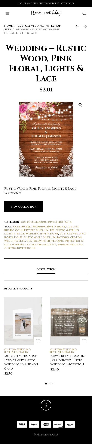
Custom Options (38, 341)
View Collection (24, 206)
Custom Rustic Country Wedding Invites (41, 228)
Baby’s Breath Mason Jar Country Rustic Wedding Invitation (67, 360)
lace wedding (15, 244)
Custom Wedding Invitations (46, 237)
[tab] (46, 269)
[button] (7, 13)
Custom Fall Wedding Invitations (39, 226)
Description (46, 269)
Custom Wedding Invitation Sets (46, 222)
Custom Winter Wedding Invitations (54, 241)
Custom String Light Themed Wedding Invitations (41, 232)
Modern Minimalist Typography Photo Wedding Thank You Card (21, 362)
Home (8, 25)
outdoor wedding (41, 244)
